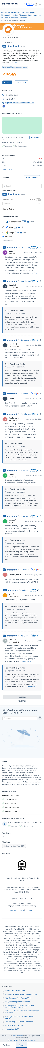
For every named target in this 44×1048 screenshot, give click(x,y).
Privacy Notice (13, 1040)
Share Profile (21, 82)
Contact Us (29, 910)
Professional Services (16, 12)
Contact (7, 82)
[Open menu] (40, 4)
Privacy (21, 910)
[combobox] (22, 186)
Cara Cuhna (25, 247)
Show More (14, 63)
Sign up (30, 4)
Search (4, 12)
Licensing (14, 910)
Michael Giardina (26, 570)
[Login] (24, 3)
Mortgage (30, 12)
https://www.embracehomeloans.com (19, 103)
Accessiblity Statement (28, 1040)
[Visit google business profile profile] (3, 106)
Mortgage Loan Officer (10, 15)
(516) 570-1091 (12, 95)
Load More (22, 697)
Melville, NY (10, 99)
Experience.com (17, 1036)
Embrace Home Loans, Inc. (30, 15)
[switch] (38, 199)
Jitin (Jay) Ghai (26, 394)
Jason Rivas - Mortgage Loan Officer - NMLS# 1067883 (25, 516)
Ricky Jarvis (25, 340)
